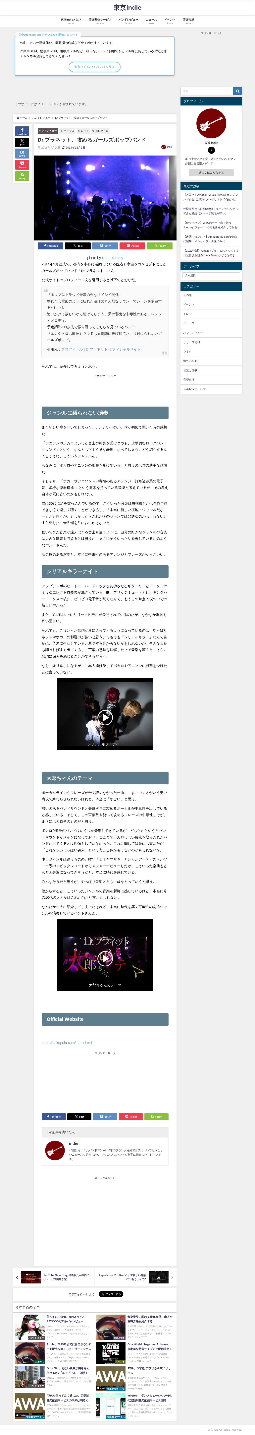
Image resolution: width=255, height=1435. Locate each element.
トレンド (188, 313)
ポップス (69, 131)
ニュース (188, 323)
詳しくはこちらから (211, 172)
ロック (85, 131)
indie (170, 147)
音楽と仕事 (190, 370)
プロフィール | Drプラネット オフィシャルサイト (101, 349)
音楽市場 (188, 379)
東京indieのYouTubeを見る (94, 66)
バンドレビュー (48, 130)
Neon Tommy (112, 258)
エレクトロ (101, 131)
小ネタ (187, 351)
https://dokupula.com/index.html (67, 1043)
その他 (187, 295)
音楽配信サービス (194, 389)
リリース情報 (191, 342)
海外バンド (190, 360)
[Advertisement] (105, 389)
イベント (188, 304)
